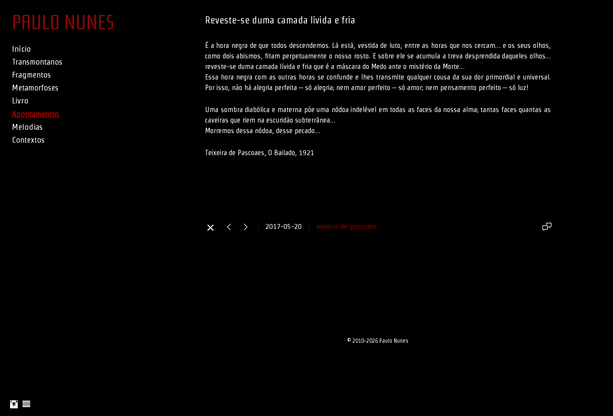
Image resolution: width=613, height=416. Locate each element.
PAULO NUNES (63, 22)
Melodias (27, 127)
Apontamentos (35, 114)
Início (21, 49)
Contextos (28, 139)
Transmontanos (37, 61)
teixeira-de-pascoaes (347, 226)
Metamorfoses (35, 87)
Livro (20, 100)
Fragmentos (31, 74)
